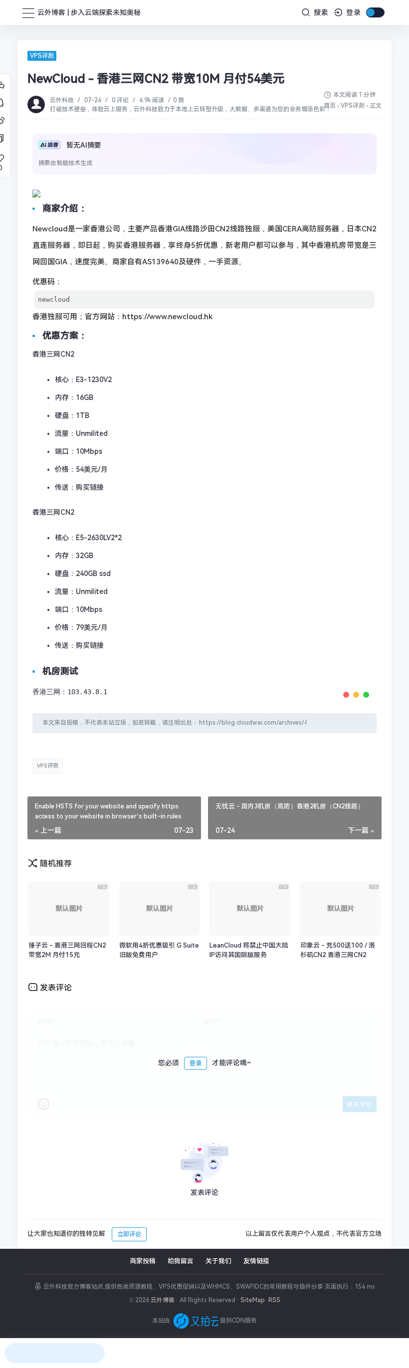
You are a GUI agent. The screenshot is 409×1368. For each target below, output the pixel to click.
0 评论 (120, 100)
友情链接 (256, 1261)
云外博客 (163, 1300)
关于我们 (218, 1261)
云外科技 (62, 100)
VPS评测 (42, 55)
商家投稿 (143, 1261)
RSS (274, 1300)
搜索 (320, 12)
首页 (330, 105)
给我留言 (181, 1261)
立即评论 (129, 1234)
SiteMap (252, 1300)
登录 (352, 12)
